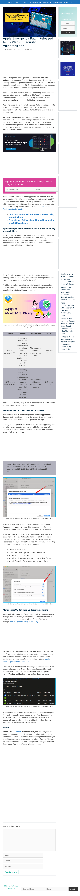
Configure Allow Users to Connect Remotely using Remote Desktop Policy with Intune (67, 279)
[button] (71, 2)
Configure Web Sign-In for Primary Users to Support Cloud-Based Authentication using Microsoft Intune (67, 326)
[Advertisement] (29, 65)
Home (10, 2)
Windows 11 (47, 2)
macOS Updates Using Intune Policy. (24, 627)
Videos (66, 2)
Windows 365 (57, 2)
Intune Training (35, 2)
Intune (16, 2)
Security (25, 2)
